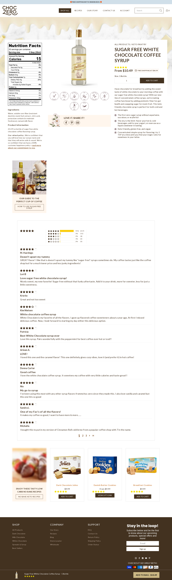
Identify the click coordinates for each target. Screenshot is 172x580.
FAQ (90, 530)
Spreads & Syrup (19, 544)
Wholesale (54, 544)
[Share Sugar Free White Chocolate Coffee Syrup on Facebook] (66, 122)
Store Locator (56, 541)
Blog (52, 537)
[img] (27, 249)
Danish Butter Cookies (105, 485)
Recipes (78, 10)
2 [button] (82, 435)
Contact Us (109, 10)
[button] (121, 67)
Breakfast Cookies (142, 485)
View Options (105, 495)
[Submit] (160, 10)
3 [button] (86, 435)
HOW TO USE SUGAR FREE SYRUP (29, 207)
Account (125, 10)
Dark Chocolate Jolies (67, 485)
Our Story (92, 10)
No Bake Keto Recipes (29, 497)
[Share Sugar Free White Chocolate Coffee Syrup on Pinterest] (72, 122)
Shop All (65, 10)
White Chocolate (19, 541)
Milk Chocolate (18, 537)
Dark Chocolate (18, 534)
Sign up (143, 549)
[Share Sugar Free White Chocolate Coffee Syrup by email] (77, 122)
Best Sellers (17, 548)
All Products (17, 530)
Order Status (93, 544)
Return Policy (93, 537)
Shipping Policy (94, 541)
